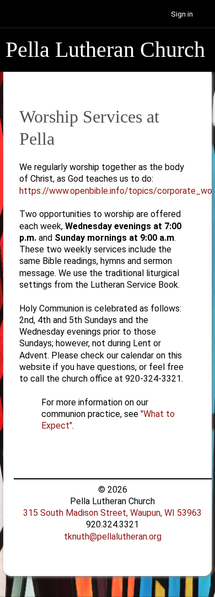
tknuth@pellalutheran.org (113, 536)
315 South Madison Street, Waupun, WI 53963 (112, 513)
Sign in (182, 14)
